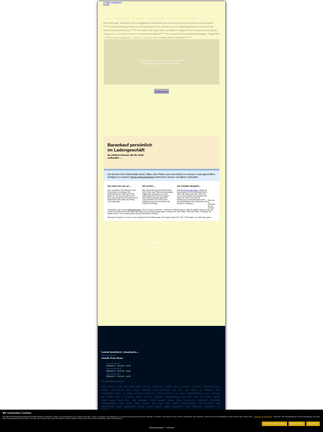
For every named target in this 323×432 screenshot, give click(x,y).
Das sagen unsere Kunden (178, 9)
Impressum (170, 427)
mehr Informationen (274, 424)
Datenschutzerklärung (156, 427)
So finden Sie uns (202, 9)
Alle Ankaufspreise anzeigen (112, 381)
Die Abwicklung (173, 18)
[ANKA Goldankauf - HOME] (113, 5)
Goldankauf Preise (121, 18)
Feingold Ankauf (113, 363)
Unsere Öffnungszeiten (177, 13)
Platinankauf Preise (156, 18)
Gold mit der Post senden (205, 13)
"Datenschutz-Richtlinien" (263, 417)
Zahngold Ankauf (113, 373)
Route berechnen (202, 4)
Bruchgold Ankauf (113, 368)
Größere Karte (161, 91)
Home (108, 18)
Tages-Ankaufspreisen (142, 177)
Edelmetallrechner (190, 18)
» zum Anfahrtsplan (154, 242)
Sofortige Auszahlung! (177, 4)
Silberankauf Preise (138, 18)
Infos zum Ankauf (108, 355)
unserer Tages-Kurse (190, 190)
